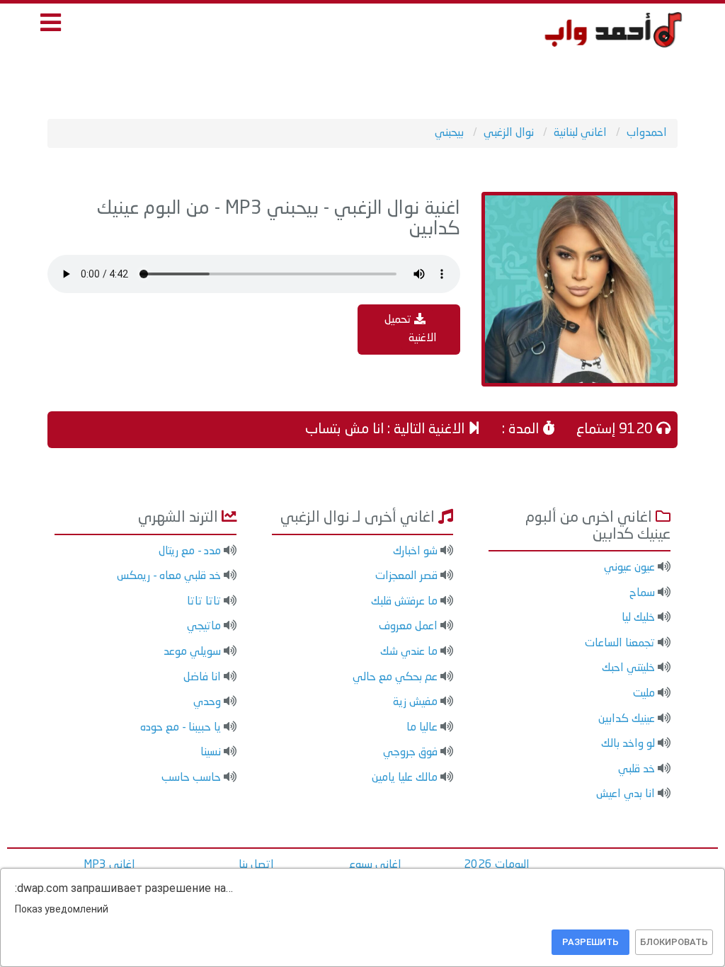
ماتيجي (204, 626)
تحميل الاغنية (410, 329)
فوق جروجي (410, 752)
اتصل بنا (256, 865)
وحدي (207, 702)
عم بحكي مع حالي (395, 677)
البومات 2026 (497, 865)
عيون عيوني (629, 567)
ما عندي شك (409, 652)
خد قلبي (636, 769)
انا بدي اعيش (625, 794)
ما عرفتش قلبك (404, 601)
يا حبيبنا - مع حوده (180, 727)
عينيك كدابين (626, 719)
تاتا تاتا (204, 601)
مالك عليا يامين (405, 778)
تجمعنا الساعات (620, 643)
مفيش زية (415, 702)
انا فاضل (202, 677)
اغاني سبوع (375, 865)
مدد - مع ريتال (190, 551)
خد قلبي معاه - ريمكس (169, 576)
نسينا (210, 752)
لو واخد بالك (628, 744)
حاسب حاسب (191, 778)
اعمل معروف (408, 626)
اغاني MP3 (109, 865)
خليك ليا (638, 618)
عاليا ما (422, 727)
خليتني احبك (628, 668)
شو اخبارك (415, 551)
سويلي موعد (192, 652)
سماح (642, 593)
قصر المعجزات (406, 576)
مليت (644, 693)
